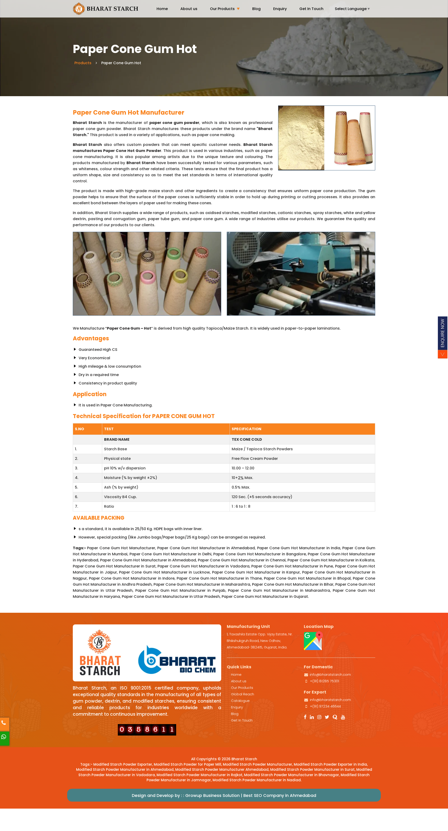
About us (188, 8)
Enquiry (280, 8)
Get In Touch (311, 8)
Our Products (222, 8)
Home (162, 8)
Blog (256, 8)
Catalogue (240, 700)
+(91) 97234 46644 (325, 706)
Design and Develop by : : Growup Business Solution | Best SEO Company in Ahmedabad (224, 795)
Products (82, 63)
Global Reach (242, 694)
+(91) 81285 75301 (324, 681)
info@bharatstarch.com (330, 674)
